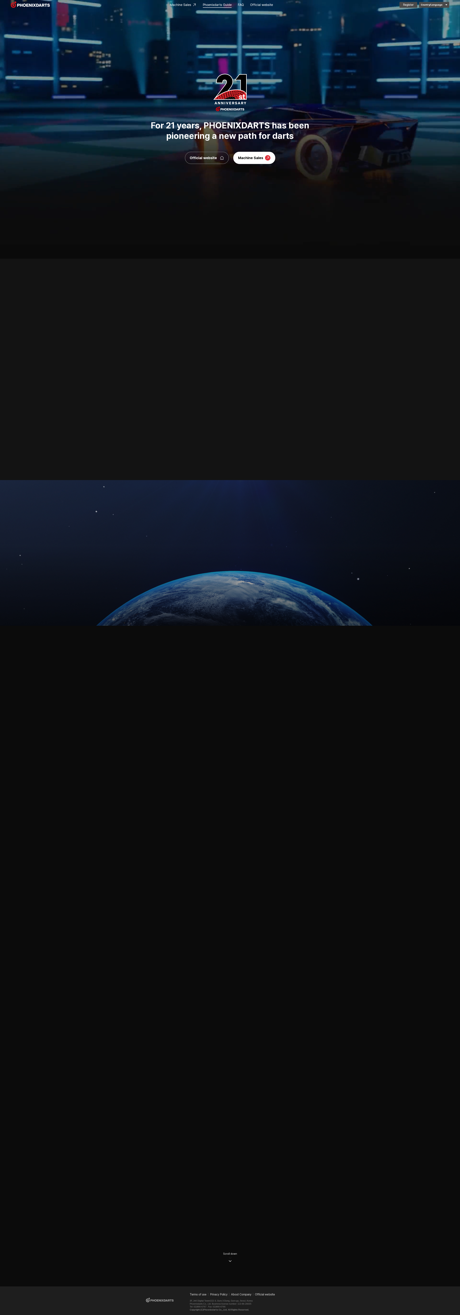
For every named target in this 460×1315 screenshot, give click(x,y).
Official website (261, 5)
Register (408, 4)
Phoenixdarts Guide (217, 5)
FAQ (241, 5)
